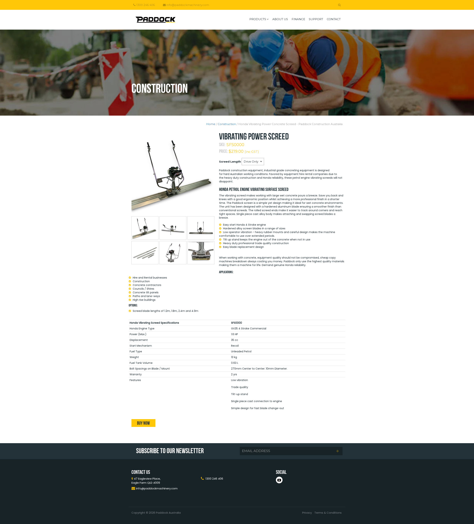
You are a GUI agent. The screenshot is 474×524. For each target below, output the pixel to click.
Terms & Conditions (328, 513)
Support (316, 19)
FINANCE (298, 19)
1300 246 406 (145, 5)
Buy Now (143, 423)
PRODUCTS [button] (258, 19)
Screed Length (230, 161)
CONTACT (334, 19)
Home (210, 124)
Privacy (307, 513)
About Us (280, 19)
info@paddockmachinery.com (187, 5)
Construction (227, 124)
